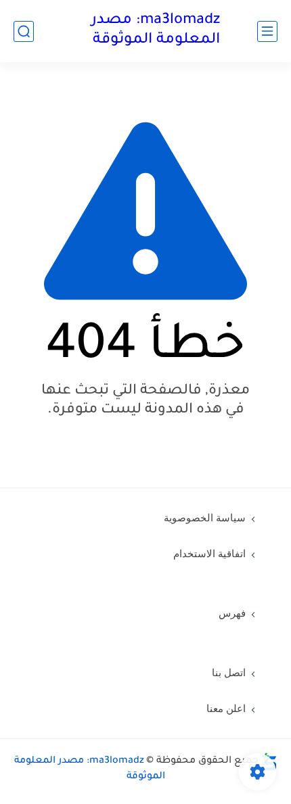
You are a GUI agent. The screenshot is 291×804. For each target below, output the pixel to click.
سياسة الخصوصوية (205, 518)
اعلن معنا (226, 708)
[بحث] (24, 31)
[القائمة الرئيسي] (267, 31)
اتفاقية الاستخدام (209, 553)
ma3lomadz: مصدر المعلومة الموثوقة (155, 31)
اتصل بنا (229, 672)
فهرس (232, 613)
